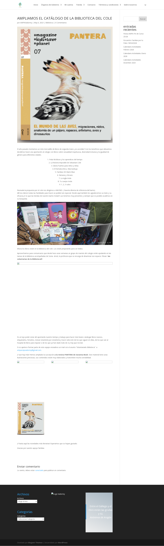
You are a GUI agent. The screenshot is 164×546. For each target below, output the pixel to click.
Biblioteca (49, 22)
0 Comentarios (61, 22)
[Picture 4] (64, 378)
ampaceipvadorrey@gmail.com (29, 350)
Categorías (21, 516)
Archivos (20, 498)
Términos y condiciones (108, 5)
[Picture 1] (30, 418)
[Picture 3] (99, 378)
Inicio (36, 5)
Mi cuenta (69, 5)
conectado (39, 470)
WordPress (62, 542)
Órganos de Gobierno (50, 5)
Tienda (79, 5)
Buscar (143, 19)
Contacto (91, 5)
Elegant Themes (35, 542)
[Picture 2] (30, 376)
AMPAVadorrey (26, 22)
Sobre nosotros (130, 5)
